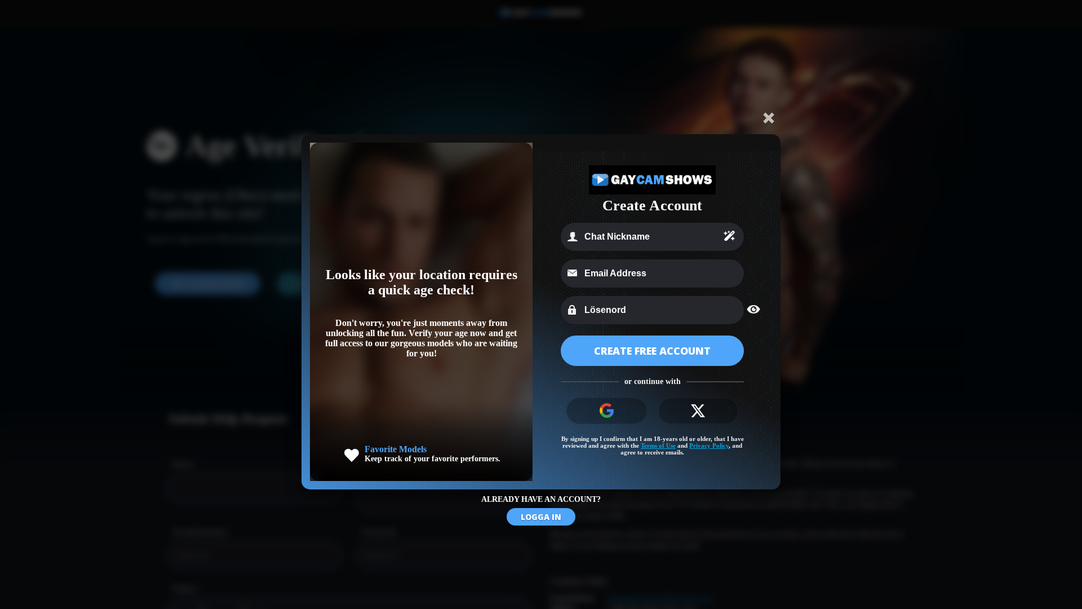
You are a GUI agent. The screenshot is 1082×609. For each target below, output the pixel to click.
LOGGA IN (541, 516)
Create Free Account (652, 351)
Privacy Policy (709, 445)
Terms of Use (658, 445)
